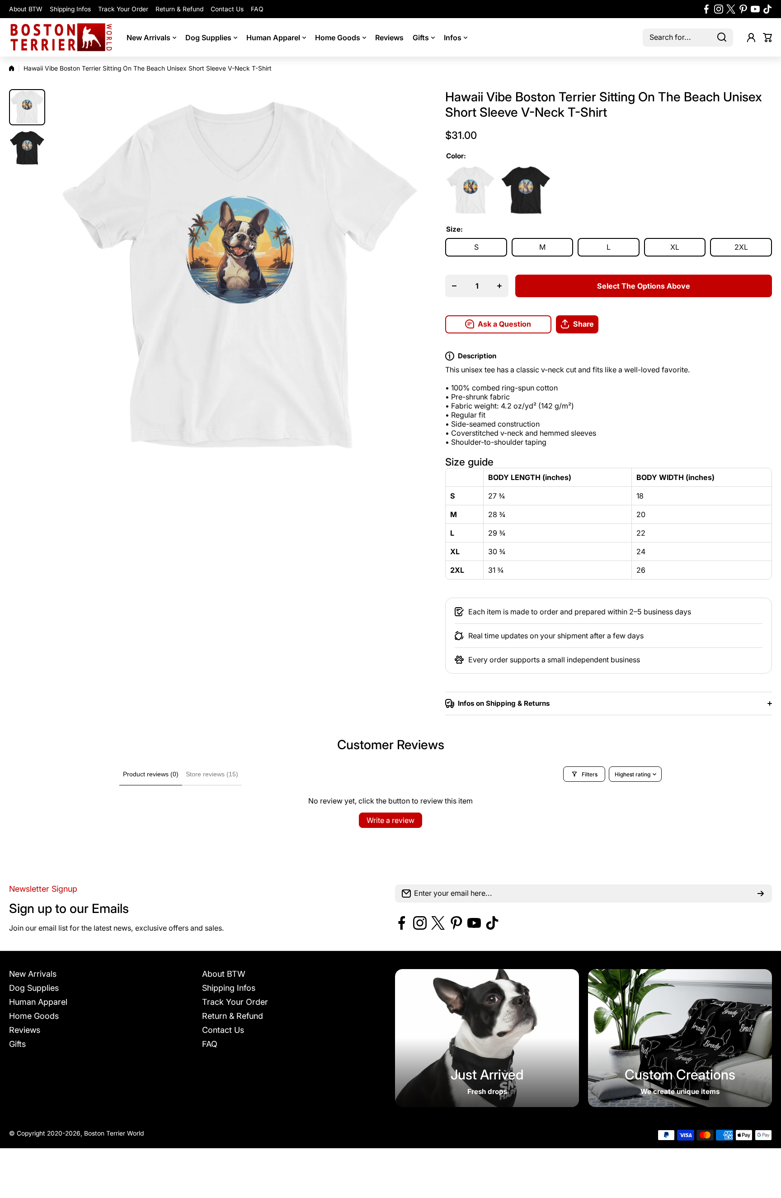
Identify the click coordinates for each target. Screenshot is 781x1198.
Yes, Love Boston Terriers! (458, 665)
